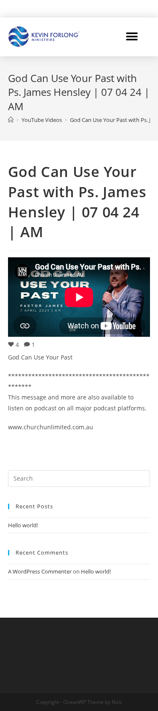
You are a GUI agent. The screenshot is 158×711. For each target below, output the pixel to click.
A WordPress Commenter (40, 571)
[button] (131, 36)
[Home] (10, 120)
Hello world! (23, 525)
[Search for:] (79, 477)
